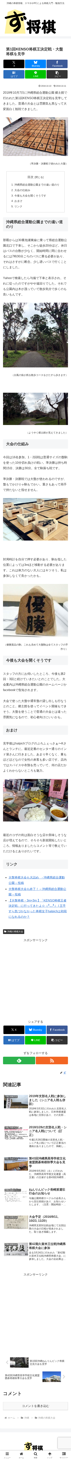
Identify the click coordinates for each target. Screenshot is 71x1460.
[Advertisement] (35, 978)
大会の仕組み (22, 190)
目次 (30, 177)
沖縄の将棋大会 (15, 931)
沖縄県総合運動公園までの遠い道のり (36, 184)
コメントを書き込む (35, 1406)
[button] (57, 74)
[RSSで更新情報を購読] (52, 1060)
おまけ (18, 200)
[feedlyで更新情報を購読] (19, 1060)
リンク (18, 206)
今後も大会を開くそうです (30, 195)
